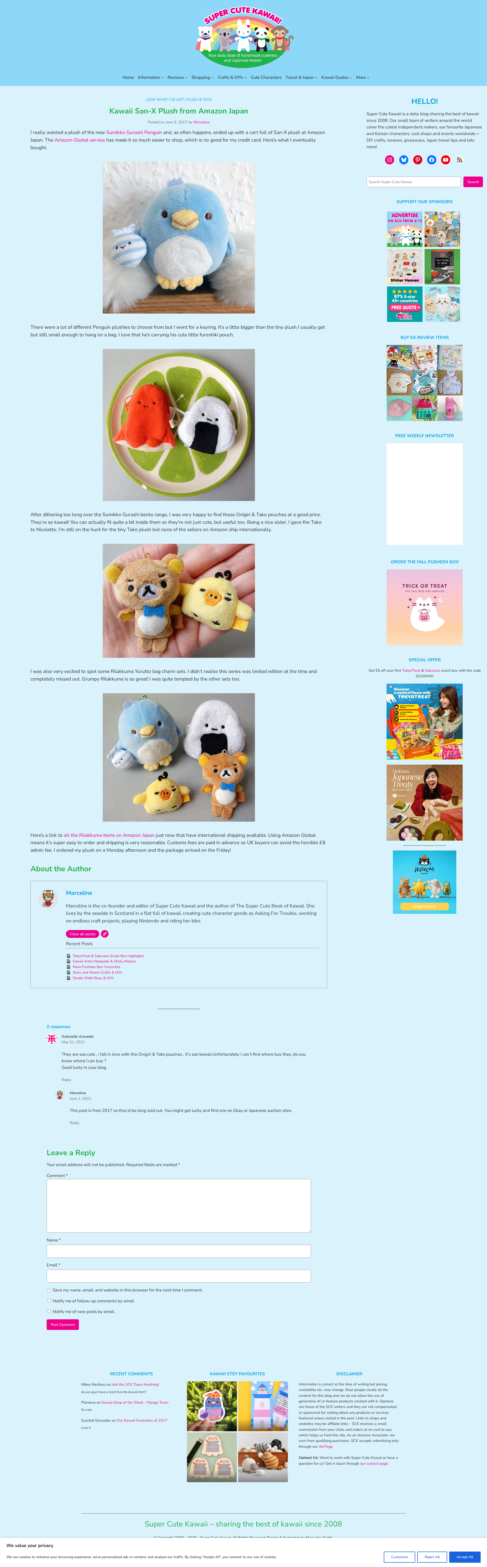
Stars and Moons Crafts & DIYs (97, 972)
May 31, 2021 (73, 1041)
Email (53, 1265)
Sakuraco (432, 670)
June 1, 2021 (80, 1098)
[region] (243, 1552)
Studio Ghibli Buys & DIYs (93, 978)
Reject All (432, 1557)
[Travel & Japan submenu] (316, 77)
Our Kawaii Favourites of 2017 (142, 1420)
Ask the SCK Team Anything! (135, 1384)
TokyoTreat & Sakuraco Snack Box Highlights (108, 956)
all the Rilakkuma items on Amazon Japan (109, 835)
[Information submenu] (162, 77)
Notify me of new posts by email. (84, 1311)
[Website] (105, 934)
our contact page (374, 1463)
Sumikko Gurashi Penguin (134, 132)
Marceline (202, 122)
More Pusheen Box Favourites (96, 966)
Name (54, 1240)
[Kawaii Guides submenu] (351, 77)
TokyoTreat (411, 670)
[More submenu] (368, 77)
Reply (66, 1079)
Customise (399, 1557)
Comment (57, 1175)
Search (473, 181)
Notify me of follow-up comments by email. (94, 1301)
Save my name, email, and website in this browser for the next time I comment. (128, 1290)
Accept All (465, 1557)
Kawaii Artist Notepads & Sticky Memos (104, 961)
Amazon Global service (79, 140)
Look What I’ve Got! (165, 99)
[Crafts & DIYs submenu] (245, 77)
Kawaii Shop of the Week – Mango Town (135, 1402)
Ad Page (326, 1446)
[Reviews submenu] (186, 77)
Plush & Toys (199, 99)
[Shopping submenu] (212, 77)
